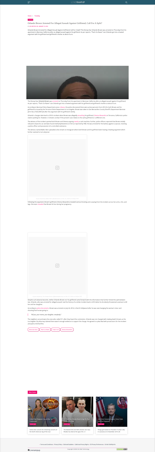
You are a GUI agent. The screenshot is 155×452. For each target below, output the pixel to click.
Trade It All (55, 329)
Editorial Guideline (68, 444)
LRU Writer (32, 26)
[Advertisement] (77, 50)
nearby (76, 121)
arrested (55, 101)
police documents (43, 308)
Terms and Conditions (46, 444)
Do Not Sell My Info (110, 444)
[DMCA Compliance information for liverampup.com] (122, 449)
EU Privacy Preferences (97, 444)
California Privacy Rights (82, 444)
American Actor (33, 329)
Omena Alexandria (100, 115)
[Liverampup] (78, 2)
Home (29, 16)
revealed (41, 204)
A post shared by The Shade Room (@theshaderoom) (48, 296)
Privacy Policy (58, 444)
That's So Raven (45, 329)
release (62, 107)
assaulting (81, 115)
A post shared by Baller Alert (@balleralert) (48, 198)
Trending (37, 16)
